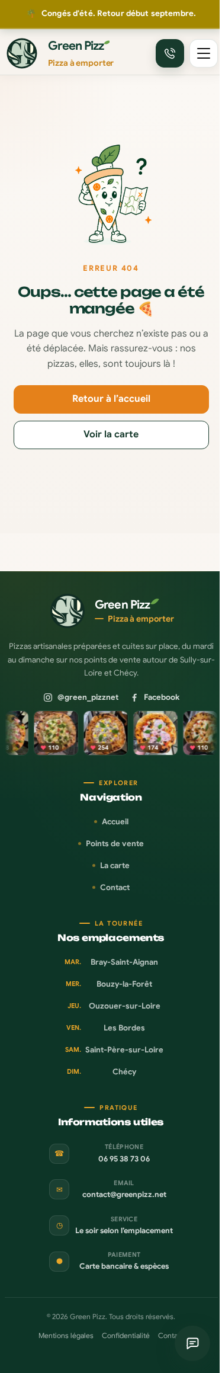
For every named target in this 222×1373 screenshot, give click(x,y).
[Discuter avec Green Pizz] (192, 1343)
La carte (115, 865)
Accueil (115, 822)
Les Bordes (105, 1028)
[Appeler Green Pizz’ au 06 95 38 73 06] (170, 53)
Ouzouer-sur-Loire (113, 1006)
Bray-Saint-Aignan (111, 962)
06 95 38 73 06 (124, 1159)
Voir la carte (111, 434)
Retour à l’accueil (111, 399)
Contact (115, 887)
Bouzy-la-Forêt (109, 984)
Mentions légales (66, 1335)
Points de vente (115, 843)
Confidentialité (126, 1335)
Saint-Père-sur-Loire (114, 1050)
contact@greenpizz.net (124, 1194)
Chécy (101, 1072)
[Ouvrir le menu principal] (203, 53)
